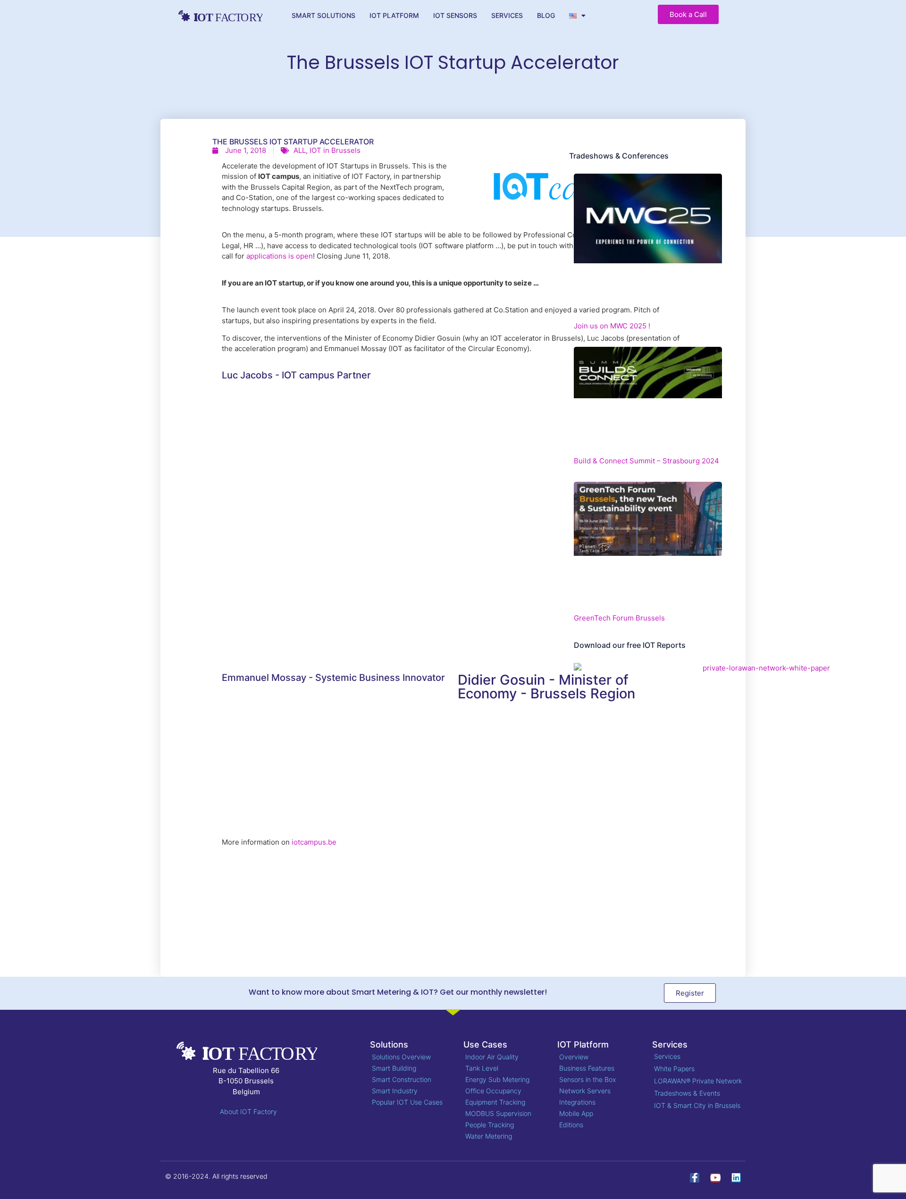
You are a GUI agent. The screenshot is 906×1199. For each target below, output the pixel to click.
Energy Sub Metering (497, 1079)
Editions (571, 1125)
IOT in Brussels (335, 150)
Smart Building (394, 1068)
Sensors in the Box (587, 1079)
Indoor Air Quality (492, 1057)
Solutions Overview (401, 1057)
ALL (300, 150)
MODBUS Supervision (498, 1113)
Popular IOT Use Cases (407, 1102)
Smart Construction (401, 1079)
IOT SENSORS (455, 15)
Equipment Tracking (495, 1102)
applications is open (279, 256)
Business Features (586, 1068)
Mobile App (576, 1113)
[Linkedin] (736, 1177)
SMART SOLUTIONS (323, 15)
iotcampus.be (314, 842)
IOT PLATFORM (394, 15)
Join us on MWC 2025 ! (612, 325)
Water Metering (488, 1136)
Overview (573, 1057)
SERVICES (507, 15)
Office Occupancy (493, 1091)
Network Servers (585, 1091)
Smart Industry (395, 1091)
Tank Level (481, 1068)
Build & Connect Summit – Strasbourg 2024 (646, 460)
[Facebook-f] (694, 1177)
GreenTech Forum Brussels (619, 617)
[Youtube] (715, 1177)
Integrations (577, 1102)
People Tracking (489, 1125)
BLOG (546, 15)
